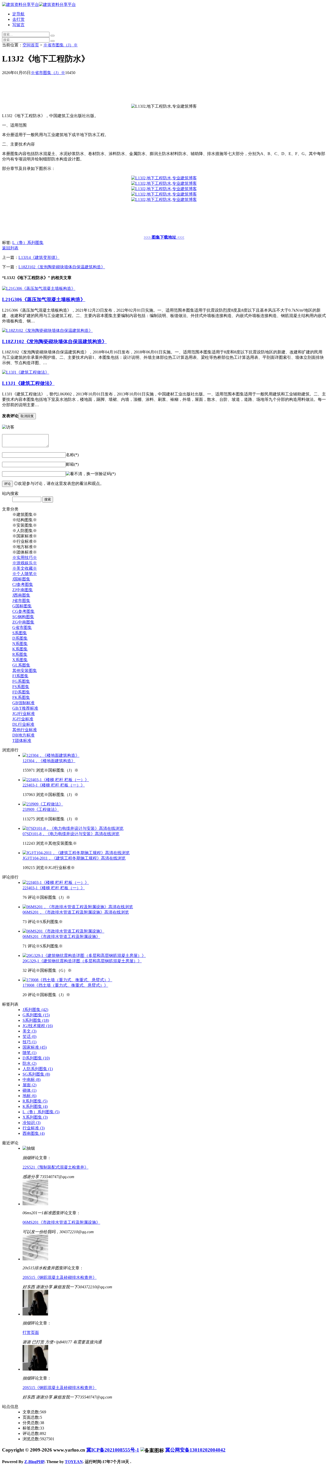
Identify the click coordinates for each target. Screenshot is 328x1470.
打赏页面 (31, 1332)
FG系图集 (21, 681)
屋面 (29, 1085)
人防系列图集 (38, 1069)
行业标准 (34, 1128)
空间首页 (31, 45)
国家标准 (35, 1047)
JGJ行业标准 (23, 713)
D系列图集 (36, 1058)
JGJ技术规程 (38, 1026)
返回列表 (10, 248)
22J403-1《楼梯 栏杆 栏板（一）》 (54, 785)
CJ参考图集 (22, 584)
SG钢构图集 (23, 617)
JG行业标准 (22, 719)
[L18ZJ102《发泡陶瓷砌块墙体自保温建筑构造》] (47, 330)
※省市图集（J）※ (60, 45)
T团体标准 (21, 740)
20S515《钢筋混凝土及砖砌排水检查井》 (60, 1277)
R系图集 (19, 654)
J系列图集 (35, 1009)
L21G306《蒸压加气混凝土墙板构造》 (43, 299)
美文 (29, 1031)
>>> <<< (164, 237)
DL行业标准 (23, 724)
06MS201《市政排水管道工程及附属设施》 (61, 936)
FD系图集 (21, 692)
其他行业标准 (24, 730)
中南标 (31, 1079)
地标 (29, 1096)
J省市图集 (21, 600)
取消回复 (27, 416)
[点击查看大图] (164, 178)
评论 (7, 484)
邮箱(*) (72, 464)
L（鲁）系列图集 (28, 242)
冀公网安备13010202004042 (195, 1450)
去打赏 (18, 19)
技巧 (29, 1042)
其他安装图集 (24, 670)
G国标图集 (22, 606)
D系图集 (20, 638)
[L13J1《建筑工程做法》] (25, 372)
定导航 (18, 14)
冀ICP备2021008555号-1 (112, 1450)
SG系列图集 (36, 1074)
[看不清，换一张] (82, 474)
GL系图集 (21, 665)
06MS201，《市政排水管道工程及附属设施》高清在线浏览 (76, 912)
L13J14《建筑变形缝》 (38, 257)
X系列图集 (35, 1117)
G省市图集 (22, 627)
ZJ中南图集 (22, 590)
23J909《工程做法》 (41, 809)
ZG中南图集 (23, 622)
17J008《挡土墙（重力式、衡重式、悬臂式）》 (65, 985)
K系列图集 (35, 1106)
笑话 (29, 1036)
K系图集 (20, 649)
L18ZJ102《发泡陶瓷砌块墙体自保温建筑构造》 (61, 267)
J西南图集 (21, 595)
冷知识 (31, 1122)
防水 (29, 1063)
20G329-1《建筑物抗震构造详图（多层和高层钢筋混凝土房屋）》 (82, 961)
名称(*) (72, 455)
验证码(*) (107, 474)
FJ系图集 (20, 676)
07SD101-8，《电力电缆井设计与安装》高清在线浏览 (71, 834)
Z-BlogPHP (34, 1461)
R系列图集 (35, 1101)
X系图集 (20, 660)
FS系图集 (20, 687)
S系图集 (19, 633)
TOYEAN (74, 1461)
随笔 (29, 1052)
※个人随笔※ (24, 573)
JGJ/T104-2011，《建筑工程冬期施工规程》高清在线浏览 (74, 858)
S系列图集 (36, 1020)
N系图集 (20, 643)
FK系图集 (21, 697)
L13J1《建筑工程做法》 (28, 383)
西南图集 (34, 1133)
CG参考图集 (23, 611)
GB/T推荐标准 (25, 708)
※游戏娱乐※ (24, 563)
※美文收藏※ (24, 568)
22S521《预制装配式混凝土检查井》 (55, 1167)
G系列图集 (36, 1015)
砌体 (29, 1090)
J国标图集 (21, 579)
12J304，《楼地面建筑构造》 (49, 761)
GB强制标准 (23, 703)
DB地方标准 (23, 735)
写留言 (18, 25)
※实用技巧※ (24, 557)
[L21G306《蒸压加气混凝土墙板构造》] (38, 288)
